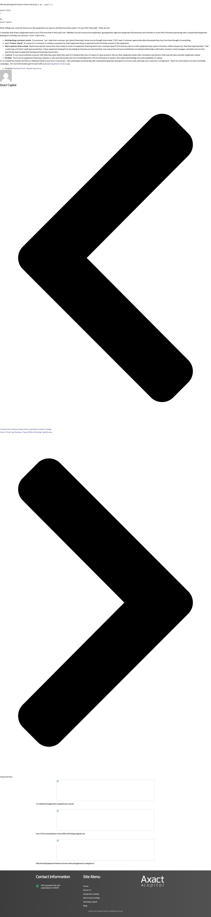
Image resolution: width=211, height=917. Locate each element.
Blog (85, 905)
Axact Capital (5, 22)
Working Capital (90, 901)
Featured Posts (19, 68)
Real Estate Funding (91, 898)
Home (114, 6)
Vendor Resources (34, 68)
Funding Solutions (129, 6)
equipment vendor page (60, 63)
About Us (148, 6)
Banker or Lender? (165, 6)
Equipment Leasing (91, 894)
